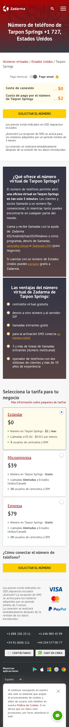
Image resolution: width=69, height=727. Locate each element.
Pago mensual (18, 76)
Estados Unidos (42, 61)
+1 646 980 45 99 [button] (50, 634)
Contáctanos (21, 653)
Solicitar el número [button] (34, 114)
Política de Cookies (28, 705)
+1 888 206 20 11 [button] (19, 634)
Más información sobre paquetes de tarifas (38, 402)
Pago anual (46, 76)
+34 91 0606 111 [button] (18, 642)
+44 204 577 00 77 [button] (49, 642)
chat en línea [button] (52, 653)
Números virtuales (15, 61)
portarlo (33, 264)
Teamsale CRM (42, 246)
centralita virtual (18, 246)
